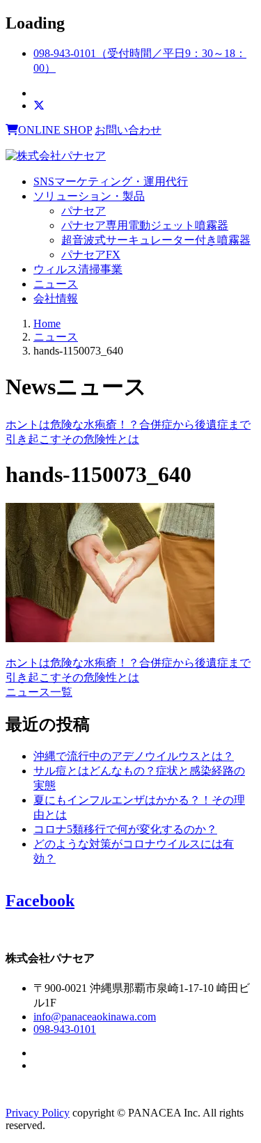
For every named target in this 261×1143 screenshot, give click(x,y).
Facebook (40, 901)
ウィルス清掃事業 (77, 269)
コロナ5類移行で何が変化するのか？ (125, 829)
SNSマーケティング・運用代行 (110, 181)
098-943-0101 (64, 1029)
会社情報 (55, 298)
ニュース (55, 284)
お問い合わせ (128, 130)
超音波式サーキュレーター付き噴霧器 (156, 240)
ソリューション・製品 (89, 196)
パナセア (83, 211)
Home (47, 323)
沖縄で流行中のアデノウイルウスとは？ (133, 756)
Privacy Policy (38, 1113)
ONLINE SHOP (55, 130)
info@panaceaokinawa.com (94, 1017)
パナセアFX (90, 255)
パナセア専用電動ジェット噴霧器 (144, 225)
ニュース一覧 (39, 692)
